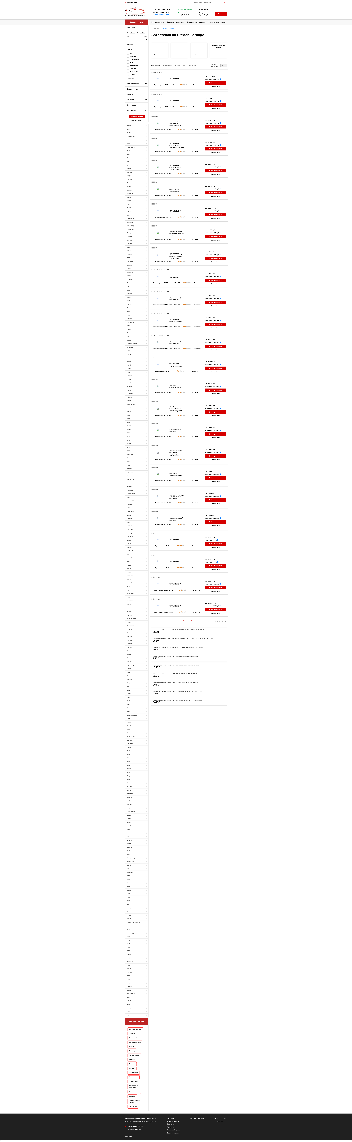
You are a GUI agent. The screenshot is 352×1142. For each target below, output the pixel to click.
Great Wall (130, 347)
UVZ (128, 800)
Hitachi (129, 375)
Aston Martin (131, 147)
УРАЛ (129, 1001)
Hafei (128, 350)
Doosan (129, 283)
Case (128, 215)
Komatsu (130, 490)
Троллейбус (131, 993)
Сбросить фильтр (136, 120)
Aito (128, 129)
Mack (128, 554)
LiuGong (130, 529)
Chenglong (130, 229)
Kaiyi (128, 465)
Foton (129, 315)
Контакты (170, 1118)
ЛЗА (128, 943)
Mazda (129, 579)
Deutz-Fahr (130, 272)
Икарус (129, 908)
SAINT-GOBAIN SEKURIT (160, 270)
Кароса (129, 925)
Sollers (129, 729)
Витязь (129, 883)
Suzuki (129, 747)
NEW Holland (131, 618)
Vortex (129, 822)
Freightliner (131, 322)
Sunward (130, 743)
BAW (128, 165)
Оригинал (132, 1096)
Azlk (128, 158)
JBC (128, 433)
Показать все (130, 78)
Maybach (130, 575)
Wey (128, 836)
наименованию (167, 65)
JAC (128, 422)
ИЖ (128, 904)
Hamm (129, 358)
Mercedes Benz (132, 583)
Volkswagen (131, 811)
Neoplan (129, 615)
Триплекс (132, 1064)
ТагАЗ (129, 990)
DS (128, 286)
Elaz (128, 290)
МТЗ (128, 965)
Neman (129, 611)
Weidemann (131, 833)
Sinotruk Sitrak (132, 715)
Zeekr (129, 854)
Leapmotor (130, 511)
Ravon (129, 658)
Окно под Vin (133, 1037)
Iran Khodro (131, 408)
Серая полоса (133, 1077)
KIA (128, 475)
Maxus (129, 572)
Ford (128, 311)
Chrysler (129, 240)
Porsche (129, 650)
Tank (128, 750)
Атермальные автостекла (133, 1086)
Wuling (129, 840)
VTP (128, 829)
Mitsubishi (130, 593)
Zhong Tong (131, 858)
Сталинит (132, 1068)
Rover (129, 668)
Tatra (128, 758)
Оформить (221, 13)
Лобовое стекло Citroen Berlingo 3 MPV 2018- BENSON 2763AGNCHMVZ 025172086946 (177, 700)
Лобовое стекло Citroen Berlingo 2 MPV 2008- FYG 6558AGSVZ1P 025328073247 (175, 682)
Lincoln (129, 525)
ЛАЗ (128, 940)
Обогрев (132, 1033)
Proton (129, 654)
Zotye (129, 865)
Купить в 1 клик (215, 86)
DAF (128, 258)
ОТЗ (128, 976)
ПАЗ (128, 979)
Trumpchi (130, 793)
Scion (129, 693)
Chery (129, 233)
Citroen (129, 243)
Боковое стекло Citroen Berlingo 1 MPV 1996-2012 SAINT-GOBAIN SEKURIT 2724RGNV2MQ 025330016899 (183, 638)
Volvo (129, 815)
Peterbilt (130, 636)
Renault (129, 661)
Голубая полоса (134, 1055)
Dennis (129, 268)
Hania (129, 361)
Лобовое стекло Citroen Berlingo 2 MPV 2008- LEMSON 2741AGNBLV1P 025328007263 (177, 691)
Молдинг (131, 1059)
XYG (153, 357)
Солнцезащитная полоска (134, 1101)
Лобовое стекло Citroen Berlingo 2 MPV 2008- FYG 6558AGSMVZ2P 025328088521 (176, 665)
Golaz (129, 340)
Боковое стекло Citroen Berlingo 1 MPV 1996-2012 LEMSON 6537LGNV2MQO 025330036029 (179, 629)
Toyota (129, 783)
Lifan (128, 522)
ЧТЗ (128, 1011)
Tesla (128, 772)
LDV (128, 508)
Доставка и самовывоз (175, 22)
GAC (128, 325)
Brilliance (130, 193)
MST (128, 597)
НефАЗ (129, 972)
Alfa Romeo (130, 136)
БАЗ (128, 875)
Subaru (129, 740)
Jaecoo (129, 425)
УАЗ (128, 997)
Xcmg (129, 843)
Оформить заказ (216, 82)
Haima (129, 354)
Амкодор (130, 872)
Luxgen (129, 547)
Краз (128, 929)
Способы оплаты (173, 1121)
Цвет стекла (133, 1106)
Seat (128, 700)
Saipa (129, 675)
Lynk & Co (130, 550)
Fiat (128, 308)
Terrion (129, 768)
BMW (129, 183)
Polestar (129, 643)
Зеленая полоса (134, 1091)
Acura (129, 125)
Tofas (128, 779)
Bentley (129, 179)
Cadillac (129, 208)
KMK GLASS (156, 577)
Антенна (131, 1046)
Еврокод (132, 1051)
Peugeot (129, 640)
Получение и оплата (197, 1118)
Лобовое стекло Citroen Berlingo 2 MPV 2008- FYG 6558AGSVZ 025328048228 (175, 673)
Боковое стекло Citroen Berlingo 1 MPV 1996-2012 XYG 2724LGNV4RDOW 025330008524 (178, 647)
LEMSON (154, 116)
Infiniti (129, 400)
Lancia (129, 497)
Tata (128, 754)
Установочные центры (196, 22)
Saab (128, 672)
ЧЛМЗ (129, 1008)
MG (128, 590)
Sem (128, 704)
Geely (129, 329)
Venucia (129, 804)
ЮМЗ (128, 1015)
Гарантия (170, 1127)
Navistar (129, 608)
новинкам (177, 65)
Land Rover (130, 500)
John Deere (130, 454)
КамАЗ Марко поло (133, 922)
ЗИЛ (128, 900)
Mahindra (130, 558)
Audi (128, 150)
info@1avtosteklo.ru (185, 14)
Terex (128, 765)
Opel (128, 633)
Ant (128, 140)
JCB (128, 436)
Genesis (129, 333)
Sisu (128, 718)
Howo (129, 390)
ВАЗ (128, 879)
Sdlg (128, 697)
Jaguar (129, 429)
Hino (128, 372)
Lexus (129, 515)
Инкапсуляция (133, 1072)
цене (184, 65)
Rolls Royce (130, 665)
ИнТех (129, 911)
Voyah (129, 825)
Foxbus (129, 318)
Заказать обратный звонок (161, 14)
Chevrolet (130, 236)
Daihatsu (130, 261)
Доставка (170, 1124)
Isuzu (128, 415)
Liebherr (129, 518)
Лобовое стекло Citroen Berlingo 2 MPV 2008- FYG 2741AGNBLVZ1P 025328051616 (176, 656)
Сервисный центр (173, 1130)
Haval (129, 365)
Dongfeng (130, 279)
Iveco (128, 418)
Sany (128, 683)
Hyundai (129, 397)
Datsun (129, 265)
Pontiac (129, 647)
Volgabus (130, 808)
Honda (129, 383)
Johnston (130, 458)
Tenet (129, 761)
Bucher (129, 197)
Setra (128, 708)
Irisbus (129, 411)
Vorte (129, 818)
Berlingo (171, 28)
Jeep (128, 440)
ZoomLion (130, 861)
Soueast (129, 733)
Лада (128, 936)
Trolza (129, 790)
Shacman (130, 711)
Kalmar (129, 468)
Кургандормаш (132, 933)
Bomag (129, 190)
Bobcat (129, 186)
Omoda (129, 629)
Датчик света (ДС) (135, 1042)
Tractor (129, 786)
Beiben (129, 168)
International (131, 404)
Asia (128, 143)
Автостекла (156, 28)
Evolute (129, 293)
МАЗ (128, 958)
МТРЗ (129, 968)
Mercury (129, 586)
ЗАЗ (128, 897)
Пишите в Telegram (185, 9)
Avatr (129, 154)
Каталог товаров (136, 22)
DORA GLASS (156, 72)
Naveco (129, 604)
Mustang (130, 600)
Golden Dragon (132, 343)
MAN (128, 561)
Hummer (130, 393)
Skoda (129, 722)
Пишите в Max (184, 12)
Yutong (129, 847)
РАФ (128, 983)
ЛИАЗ (129, 947)
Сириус (129, 986)
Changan (130, 222)
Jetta (128, 447)
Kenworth (130, 472)
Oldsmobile (130, 625)
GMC (128, 336)
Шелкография (133, 1081)
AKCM (129, 133)
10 (222, 621)
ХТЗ (128, 1004)
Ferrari (129, 304)
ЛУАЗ (129, 954)
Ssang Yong (130, 736)
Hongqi (129, 386)
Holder (129, 379)
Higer (129, 368)
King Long (130, 479)
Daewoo (129, 254)
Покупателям (156, 22)
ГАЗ (128, 893)
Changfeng (130, 225)
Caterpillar (130, 218)
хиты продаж (192, 65)
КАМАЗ (129, 918)
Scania (129, 690)
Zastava (129, 850)
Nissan (129, 622)
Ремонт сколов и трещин (217, 22)
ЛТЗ (128, 950)
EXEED (129, 297)
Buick (129, 200)
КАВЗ (129, 915)
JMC (128, 450)
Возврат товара (173, 1133)
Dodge (129, 275)
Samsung (130, 679)
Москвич (130, 961)
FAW (128, 300)
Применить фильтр (137, 116)
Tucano (129, 797)
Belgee (129, 175)
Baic (128, 161)
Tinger (129, 775)
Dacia (129, 250)
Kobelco (129, 486)
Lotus (129, 540)
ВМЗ (128, 886)
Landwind (130, 504)
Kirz (128, 483)
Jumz (129, 461)
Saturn (129, 686)
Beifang (129, 172)
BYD (128, 204)
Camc (129, 211)
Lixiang (129, 533)
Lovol (129, 543)
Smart (129, 725)
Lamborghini (131, 493)
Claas (128, 247)
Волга (129, 890)
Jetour (129, 443)
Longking (130, 536)
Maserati (129, 568)
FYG (153, 533)
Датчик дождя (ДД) (135, 1029)
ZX (128, 868)
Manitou (129, 565)
